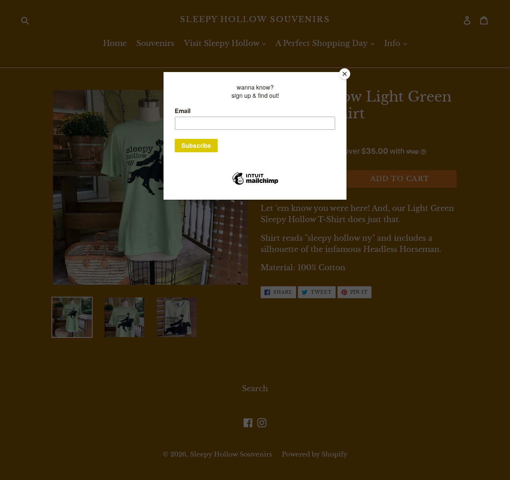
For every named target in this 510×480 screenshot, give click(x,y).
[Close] (344, 74)
